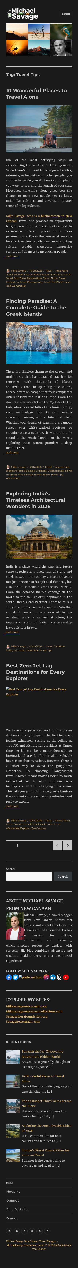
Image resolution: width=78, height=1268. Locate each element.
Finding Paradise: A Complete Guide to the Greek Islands (36, 307)
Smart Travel (62, 820)
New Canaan (57, 274)
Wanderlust (19, 285)
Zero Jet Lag (38, 828)
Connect (12, 1200)
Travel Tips (57, 474)
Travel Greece (42, 474)
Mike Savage (18, 270)
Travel (48, 270)
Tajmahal (18, 650)
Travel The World (53, 282)
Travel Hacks (39, 824)
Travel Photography (31, 282)
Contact (12, 1218)
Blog (9, 1182)
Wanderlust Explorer (18, 828)
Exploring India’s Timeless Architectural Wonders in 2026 (35, 500)
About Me (13, 1191)
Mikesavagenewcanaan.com (26, 1006)
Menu (66, 14)
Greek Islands (55, 470)
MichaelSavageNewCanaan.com (25, 1245)
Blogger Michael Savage (20, 470)
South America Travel (18, 824)
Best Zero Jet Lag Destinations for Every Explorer (35, 672)
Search (11, 869)
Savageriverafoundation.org (27, 1016)
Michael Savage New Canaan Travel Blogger (31, 1241)
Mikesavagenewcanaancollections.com (34, 1011)
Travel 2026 (32, 650)
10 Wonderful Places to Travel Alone (36, 93)
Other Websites (17, 1209)
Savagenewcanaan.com (23, 1021)
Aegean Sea (62, 466)
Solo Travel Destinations (28, 278)
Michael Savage (23, 274)
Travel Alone (50, 278)
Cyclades (41, 470)
